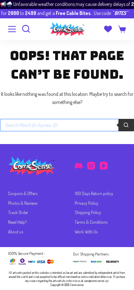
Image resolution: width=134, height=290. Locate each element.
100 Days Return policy (94, 193)
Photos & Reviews (22, 203)
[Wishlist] (108, 29)
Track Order (18, 212)
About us (15, 231)
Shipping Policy (88, 212)
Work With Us (86, 231)
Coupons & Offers (22, 193)
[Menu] (12, 29)
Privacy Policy (86, 203)
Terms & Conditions (91, 222)
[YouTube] (104, 166)
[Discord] (79, 166)
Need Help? (17, 222)
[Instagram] (91, 166)
